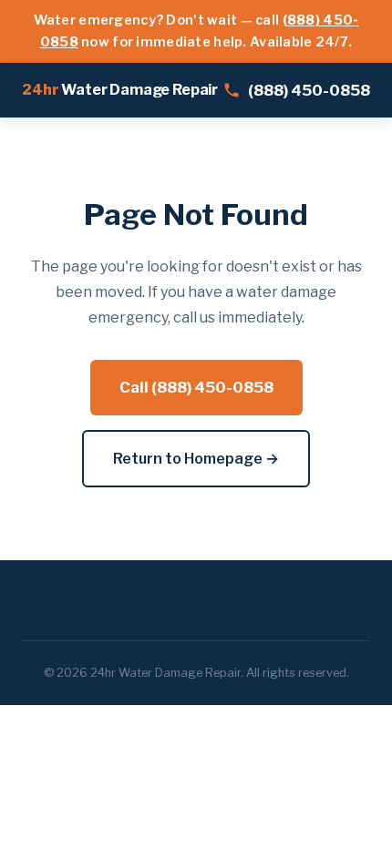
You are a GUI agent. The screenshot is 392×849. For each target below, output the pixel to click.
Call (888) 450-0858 (196, 387)
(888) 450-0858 (309, 90)
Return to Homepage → (196, 458)
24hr (120, 89)
